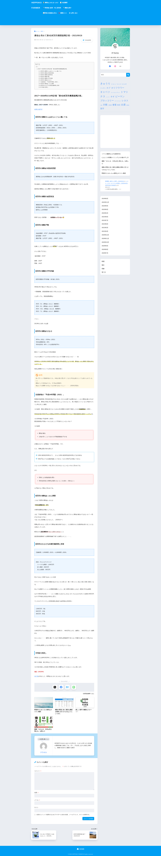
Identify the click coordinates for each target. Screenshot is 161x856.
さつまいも (113, 84)
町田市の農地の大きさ (46, 80)
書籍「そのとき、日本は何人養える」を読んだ (115, 162)
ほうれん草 (124, 84)
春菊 (114, 105)
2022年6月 (105, 209)
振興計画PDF (38, 109)
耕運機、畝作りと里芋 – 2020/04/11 (114, 181)
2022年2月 (105, 213)
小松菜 (110, 105)
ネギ (113, 96)
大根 (105, 104)
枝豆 (118, 105)
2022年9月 (105, 205)
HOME (81, 849)
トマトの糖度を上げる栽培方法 (111, 154)
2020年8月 (105, 249)
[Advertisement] (107, 12)
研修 (103, 268)
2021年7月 (105, 220)
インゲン (103, 88)
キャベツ (105, 92)
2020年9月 (105, 245)
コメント (37, 771)
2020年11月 (105, 238)
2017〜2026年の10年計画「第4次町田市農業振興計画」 (53, 69)
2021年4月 (105, 231)
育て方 (104, 272)
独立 (92, 693)
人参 (101, 105)
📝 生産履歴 (63, 2)
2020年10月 (105, 242)
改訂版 (36, 676)
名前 (36, 792)
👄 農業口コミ (62, 13)
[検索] (128, 75)
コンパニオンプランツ (115, 92)
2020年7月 (105, 253)
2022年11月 (105, 202)
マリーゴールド (118, 100)
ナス (102, 96)
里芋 (102, 108)
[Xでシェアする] (55, 687)
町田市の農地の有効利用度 (47, 73)
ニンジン (108, 96)
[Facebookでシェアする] (61, 687)
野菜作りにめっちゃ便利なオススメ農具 (114, 173)
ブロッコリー (107, 100)
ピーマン (120, 96)
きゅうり (105, 83)
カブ (108, 88)
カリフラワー (117, 88)
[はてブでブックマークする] (67, 687)
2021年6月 (105, 224)
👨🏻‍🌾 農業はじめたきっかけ (50, 2)
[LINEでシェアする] (73, 687)
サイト (36, 807)
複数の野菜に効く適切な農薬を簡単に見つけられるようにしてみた (115, 168)
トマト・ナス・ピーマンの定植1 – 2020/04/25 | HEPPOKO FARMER (116, 183)
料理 (103, 261)
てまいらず (118, 84)
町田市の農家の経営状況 (47, 74)
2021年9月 (105, 216)
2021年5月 (105, 227)
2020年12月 (105, 235)
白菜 (123, 104)
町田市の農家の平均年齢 (47, 78)
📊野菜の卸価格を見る (50, 13)
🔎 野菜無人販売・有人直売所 (52, 7)
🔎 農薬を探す (67, 7)
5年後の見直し (44, 87)
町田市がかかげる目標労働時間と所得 (50, 85)
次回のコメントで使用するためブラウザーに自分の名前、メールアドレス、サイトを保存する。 (63, 814)
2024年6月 (105, 198)
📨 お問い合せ (73, 13)
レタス (125, 100)
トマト (124, 92)
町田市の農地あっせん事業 (47, 83)
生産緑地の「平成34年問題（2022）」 (50, 82)
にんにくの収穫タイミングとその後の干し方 (115, 157)
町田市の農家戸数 (45, 76)
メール (37, 800)
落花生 (127, 105)
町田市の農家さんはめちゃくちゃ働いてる (51, 71)
